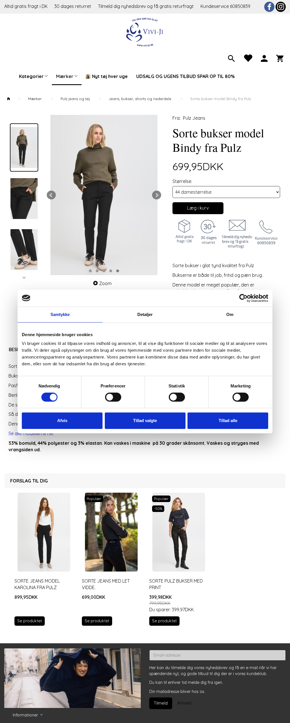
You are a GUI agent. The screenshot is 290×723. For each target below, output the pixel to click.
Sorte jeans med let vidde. (106, 584)
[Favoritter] (248, 58)
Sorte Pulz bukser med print (176, 584)
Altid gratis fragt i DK (26, 6)
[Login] (264, 58)
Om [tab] (229, 314)
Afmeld (184, 703)
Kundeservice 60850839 (225, 6)
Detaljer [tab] (145, 314)
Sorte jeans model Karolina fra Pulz (37, 584)
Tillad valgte (145, 420)
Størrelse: (182, 181)
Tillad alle (228, 420)
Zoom (105, 283)
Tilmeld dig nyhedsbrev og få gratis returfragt (146, 6)
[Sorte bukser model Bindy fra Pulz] (104, 195)
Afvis (62, 420)
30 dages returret (73, 6)
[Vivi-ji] (145, 32)
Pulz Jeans (194, 118)
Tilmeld (161, 703)
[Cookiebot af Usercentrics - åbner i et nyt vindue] (243, 298)
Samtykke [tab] (60, 314)
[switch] (113, 397)
